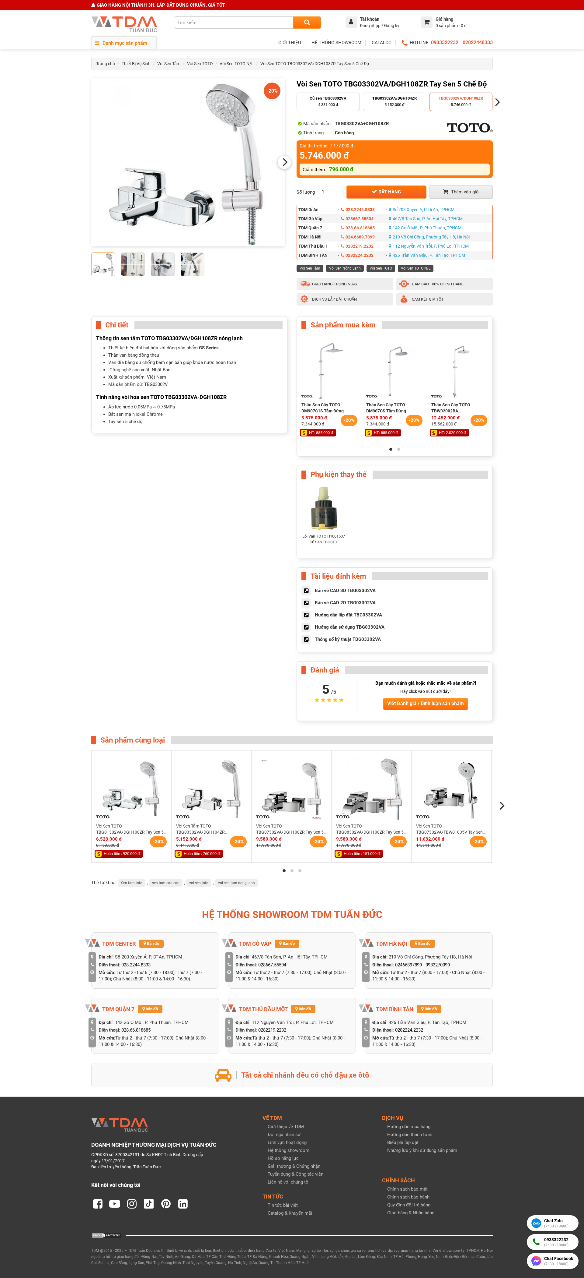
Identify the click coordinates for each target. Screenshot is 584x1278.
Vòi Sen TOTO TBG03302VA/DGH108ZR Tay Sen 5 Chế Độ (314, 63)
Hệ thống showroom (288, 1150)
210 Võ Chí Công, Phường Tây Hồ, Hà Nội (431, 237)
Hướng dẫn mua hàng (408, 1126)
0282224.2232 (360, 255)
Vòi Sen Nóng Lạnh (345, 268)
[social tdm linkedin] (182, 1203)
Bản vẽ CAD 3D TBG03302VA (345, 590)
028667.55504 (360, 218)
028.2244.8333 (360, 209)
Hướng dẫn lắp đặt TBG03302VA (348, 615)
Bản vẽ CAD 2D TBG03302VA (345, 602)
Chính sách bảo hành (408, 1197)
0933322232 (444, 42)
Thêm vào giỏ (464, 192)
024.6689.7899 (360, 237)
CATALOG (381, 42)
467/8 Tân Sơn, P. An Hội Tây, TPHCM (428, 218)
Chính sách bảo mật (407, 1189)
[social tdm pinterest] (165, 1203)
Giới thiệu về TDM (286, 1126)
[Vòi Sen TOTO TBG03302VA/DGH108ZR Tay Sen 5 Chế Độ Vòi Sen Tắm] (188, 162)
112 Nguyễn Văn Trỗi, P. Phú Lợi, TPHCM (431, 246)
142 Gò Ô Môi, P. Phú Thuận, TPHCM (427, 227)
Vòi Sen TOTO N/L (237, 63)
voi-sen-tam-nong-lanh (236, 883)
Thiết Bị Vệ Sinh (136, 63)
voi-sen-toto (198, 883)
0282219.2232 (360, 246)
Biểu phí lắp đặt (403, 1142)
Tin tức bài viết (283, 1205)
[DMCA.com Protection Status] (106, 1235)
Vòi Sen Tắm (168, 63)
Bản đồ (152, 943)
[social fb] (97, 1203)
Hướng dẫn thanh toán (409, 1134)
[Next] (284, 162)
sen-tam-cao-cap (165, 883)
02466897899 (408, 965)
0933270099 (438, 965)
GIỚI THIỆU (289, 42)
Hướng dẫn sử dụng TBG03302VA (349, 627)
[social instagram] (131, 1203)
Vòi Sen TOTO (200, 63)
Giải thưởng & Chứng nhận (294, 1166)
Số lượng (306, 192)
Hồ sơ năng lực (283, 1158)
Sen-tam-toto (131, 883)
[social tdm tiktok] (148, 1203)
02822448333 (478, 42)
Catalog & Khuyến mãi (290, 1213)
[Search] (307, 22)
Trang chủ (105, 63)
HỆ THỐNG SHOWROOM (336, 42)
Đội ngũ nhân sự (284, 1134)
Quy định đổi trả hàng (408, 1205)
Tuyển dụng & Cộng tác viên (295, 1174)
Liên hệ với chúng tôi (289, 1182)
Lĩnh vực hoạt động (287, 1142)
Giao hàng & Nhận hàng (410, 1213)
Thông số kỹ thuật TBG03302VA (348, 639)
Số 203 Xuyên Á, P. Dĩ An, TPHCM (423, 209)
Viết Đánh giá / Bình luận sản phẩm (425, 703)
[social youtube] (114, 1203)
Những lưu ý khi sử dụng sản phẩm (422, 1150)
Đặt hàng (389, 192)
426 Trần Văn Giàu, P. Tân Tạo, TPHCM (429, 255)
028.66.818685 (360, 227)
